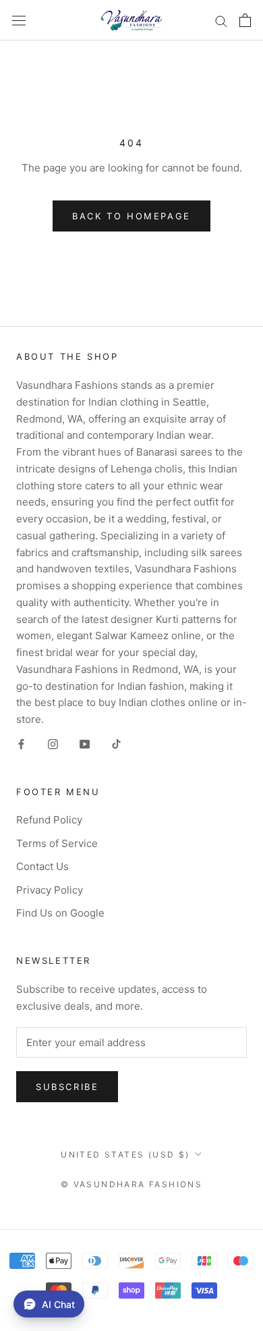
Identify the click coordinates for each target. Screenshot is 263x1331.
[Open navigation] (19, 20)
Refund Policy (49, 819)
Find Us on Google (60, 912)
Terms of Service (57, 843)
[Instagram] (53, 744)
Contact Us (42, 866)
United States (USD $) (125, 1154)
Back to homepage (131, 216)
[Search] (221, 20)
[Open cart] (245, 20)
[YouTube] (85, 744)
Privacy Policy (49, 890)
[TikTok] (116, 744)
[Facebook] (21, 744)
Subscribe (67, 1086)
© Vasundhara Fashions (131, 1184)
